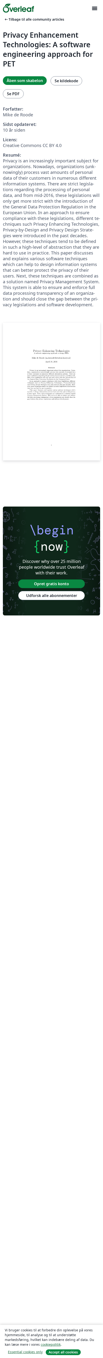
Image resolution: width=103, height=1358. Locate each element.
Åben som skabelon (25, 80)
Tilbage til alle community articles (34, 19)
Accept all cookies (63, 1352)
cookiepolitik (51, 1344)
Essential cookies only (25, 1352)
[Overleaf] (18, 8)
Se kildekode (66, 80)
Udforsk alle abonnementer (51, 595)
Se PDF (13, 93)
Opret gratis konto (51, 583)
